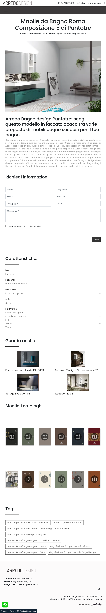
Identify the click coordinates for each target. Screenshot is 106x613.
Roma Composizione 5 (75, 33)
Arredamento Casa (37, 33)
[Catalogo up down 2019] (61, 436)
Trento (8, 323)
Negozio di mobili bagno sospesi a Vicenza (70, 546)
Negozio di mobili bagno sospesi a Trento (26, 546)
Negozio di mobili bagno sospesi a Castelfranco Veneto (33, 540)
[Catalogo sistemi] (11, 436)
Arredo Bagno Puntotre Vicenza (22, 528)
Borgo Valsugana (14, 312)
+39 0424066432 (23, 578)
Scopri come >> (30, 584)
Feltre (8, 320)
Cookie (13, 611)
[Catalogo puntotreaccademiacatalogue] (11, 479)
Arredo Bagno (55, 33)
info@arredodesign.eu (21, 581)
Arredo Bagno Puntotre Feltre (55, 528)
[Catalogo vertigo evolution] (94, 479)
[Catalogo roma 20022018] (45, 436)
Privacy (4, 611)
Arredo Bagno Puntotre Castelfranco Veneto (28, 522)
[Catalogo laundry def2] (28, 436)
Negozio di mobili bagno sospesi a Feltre (26, 552)
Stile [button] (7, 299)
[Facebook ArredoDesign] (100, 589)
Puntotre (9, 274)
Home (23, 33)
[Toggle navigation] (6, 10)
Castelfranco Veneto (15, 316)
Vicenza (9, 327)
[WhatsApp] (5, 604)
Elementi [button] (10, 279)
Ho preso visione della (24, 226)
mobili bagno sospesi (16, 283)
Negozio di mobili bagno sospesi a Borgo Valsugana (73, 552)
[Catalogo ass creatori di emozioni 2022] (61, 479)
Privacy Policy (35, 226)
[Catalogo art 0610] (94, 436)
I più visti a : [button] (11, 308)
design (8, 303)
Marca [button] (8, 270)
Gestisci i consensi (28, 611)
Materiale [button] (10, 289)
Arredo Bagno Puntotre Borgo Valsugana (26, 534)
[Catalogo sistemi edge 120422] (78, 479)
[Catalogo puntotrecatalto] (28, 479)
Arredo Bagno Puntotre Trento (68, 522)
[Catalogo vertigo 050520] (78, 436)
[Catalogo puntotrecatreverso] (45, 479)
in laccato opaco (14, 293)
